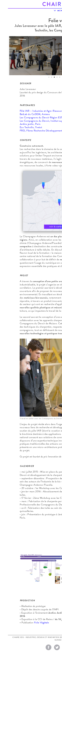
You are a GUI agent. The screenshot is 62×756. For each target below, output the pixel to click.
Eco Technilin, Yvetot (31, 127)
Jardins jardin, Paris (30, 124)
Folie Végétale (41, 622)
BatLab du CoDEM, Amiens (35, 114)
